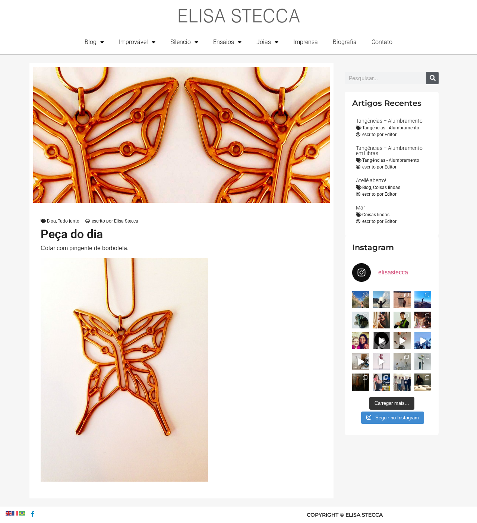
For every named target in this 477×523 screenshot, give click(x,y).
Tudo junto (68, 221)
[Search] (432, 78)
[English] (9, 513)
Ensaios (223, 41)
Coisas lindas (386, 187)
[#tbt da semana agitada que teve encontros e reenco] (360, 382)
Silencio (180, 41)
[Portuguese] (22, 513)
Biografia (345, 41)
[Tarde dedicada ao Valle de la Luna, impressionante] (402, 299)
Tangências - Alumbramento (390, 127)
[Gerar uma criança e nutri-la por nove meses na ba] (381, 320)
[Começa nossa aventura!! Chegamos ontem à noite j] (423, 299)
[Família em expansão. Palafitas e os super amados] (423, 361)
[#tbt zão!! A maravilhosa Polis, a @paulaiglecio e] (402, 320)
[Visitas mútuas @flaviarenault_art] (360, 361)
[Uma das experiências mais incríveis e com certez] (381, 299)
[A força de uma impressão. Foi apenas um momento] (402, 340)
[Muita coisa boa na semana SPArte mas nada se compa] (402, 382)
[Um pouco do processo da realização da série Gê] (381, 361)
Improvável (133, 41)
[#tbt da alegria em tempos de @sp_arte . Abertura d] (423, 382)
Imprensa (305, 41)
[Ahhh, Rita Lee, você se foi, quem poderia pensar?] (423, 320)
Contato (382, 41)
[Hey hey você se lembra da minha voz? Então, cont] (381, 382)
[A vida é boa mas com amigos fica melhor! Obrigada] (423, 340)
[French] (15, 513)
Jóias (263, 41)
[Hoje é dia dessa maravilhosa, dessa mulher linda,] (381, 340)
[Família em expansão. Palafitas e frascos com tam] (402, 361)
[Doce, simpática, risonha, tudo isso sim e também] (360, 340)
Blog (91, 41)
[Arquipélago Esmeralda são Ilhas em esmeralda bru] (360, 320)
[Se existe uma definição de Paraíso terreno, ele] (360, 299)
